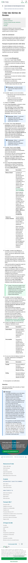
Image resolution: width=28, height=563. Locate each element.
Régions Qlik (6, 519)
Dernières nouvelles (7, 538)
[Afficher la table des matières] (3, 6)
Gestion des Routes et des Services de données (13, 8)
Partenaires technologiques (9, 515)
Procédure (6, 24)
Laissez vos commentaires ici (10, 451)
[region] (14, 555)
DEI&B (4, 530)
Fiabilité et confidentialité (8, 508)
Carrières (5, 536)
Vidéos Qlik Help (7, 466)
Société (5, 525)
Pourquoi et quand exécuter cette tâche (12, 22)
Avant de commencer (8, 20)
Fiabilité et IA (6, 510)
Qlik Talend (5, 483)
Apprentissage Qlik (7, 471)
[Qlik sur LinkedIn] (22, 544)
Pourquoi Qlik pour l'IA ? (8, 511)
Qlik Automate (6, 498)
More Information (14, 561)
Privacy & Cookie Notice (19, 556)
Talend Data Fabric (7, 487)
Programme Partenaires (8, 534)
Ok (14, 558)
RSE (4, 529)
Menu (26, 2)
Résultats (5, 25)
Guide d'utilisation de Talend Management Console (14, 5)
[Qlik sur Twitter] (19, 544)
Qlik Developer (6, 468)
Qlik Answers (6, 494)
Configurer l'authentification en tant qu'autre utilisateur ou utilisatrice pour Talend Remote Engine (15, 319)
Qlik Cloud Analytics (7, 492)
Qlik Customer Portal (8, 473)
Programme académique (8, 532)
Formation (5, 470)
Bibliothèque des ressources (9, 475)
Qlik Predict (5, 496)
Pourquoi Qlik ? (6, 504)
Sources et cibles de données (10, 517)
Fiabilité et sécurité (7, 506)
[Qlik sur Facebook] (9, 547)
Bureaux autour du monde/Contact (11, 540)
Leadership (5, 527)
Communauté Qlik (12, 544)
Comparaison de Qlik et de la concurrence (12, 513)
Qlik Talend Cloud (7, 485)
